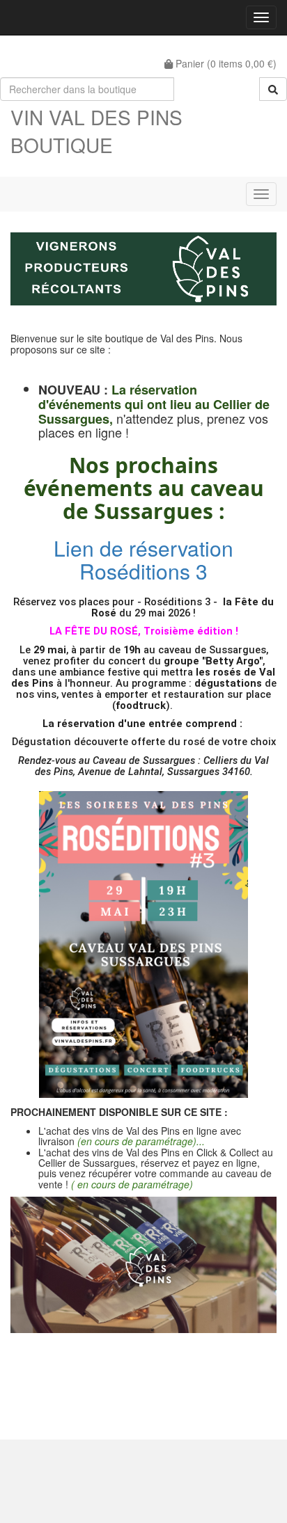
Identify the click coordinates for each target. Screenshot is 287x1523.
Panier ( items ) (225, 63)
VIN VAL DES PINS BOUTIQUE (96, 131)
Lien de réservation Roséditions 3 (143, 559)
